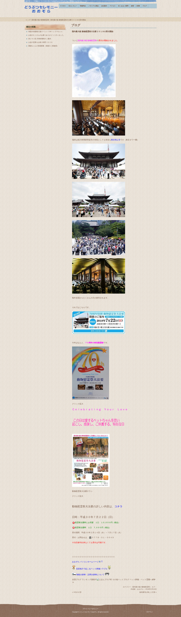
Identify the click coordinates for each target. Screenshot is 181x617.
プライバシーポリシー (90, 609)
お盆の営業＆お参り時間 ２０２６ (40, 42)
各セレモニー (73, 6)
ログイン (149, 612)
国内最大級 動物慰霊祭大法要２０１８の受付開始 (92, 31)
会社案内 (104, 6)
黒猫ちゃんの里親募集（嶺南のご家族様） (43, 46)
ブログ (144, 6)
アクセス (113, 6)
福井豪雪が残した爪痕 (147, 592)
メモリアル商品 (93, 6)
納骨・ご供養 (135, 6)
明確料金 (83, 6)
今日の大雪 (77, 592)
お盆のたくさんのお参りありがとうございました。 (46, 35)
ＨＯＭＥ (63, 6)
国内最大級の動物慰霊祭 (141, 587)
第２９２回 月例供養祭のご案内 (39, 39)
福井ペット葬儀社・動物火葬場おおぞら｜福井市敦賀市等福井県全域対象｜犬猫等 (41, 9)
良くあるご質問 (123, 6)
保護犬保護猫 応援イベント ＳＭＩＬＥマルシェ (45, 31)
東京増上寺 (115, 140)
